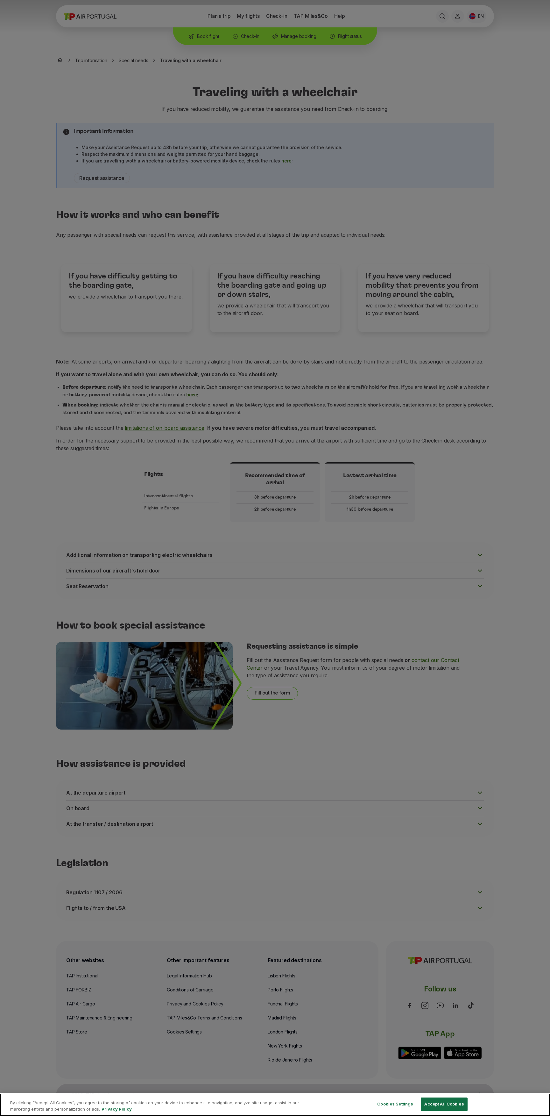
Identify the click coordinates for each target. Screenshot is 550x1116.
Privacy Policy (117, 1109)
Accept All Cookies (444, 1103)
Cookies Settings (395, 1103)
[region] (275, 1104)
